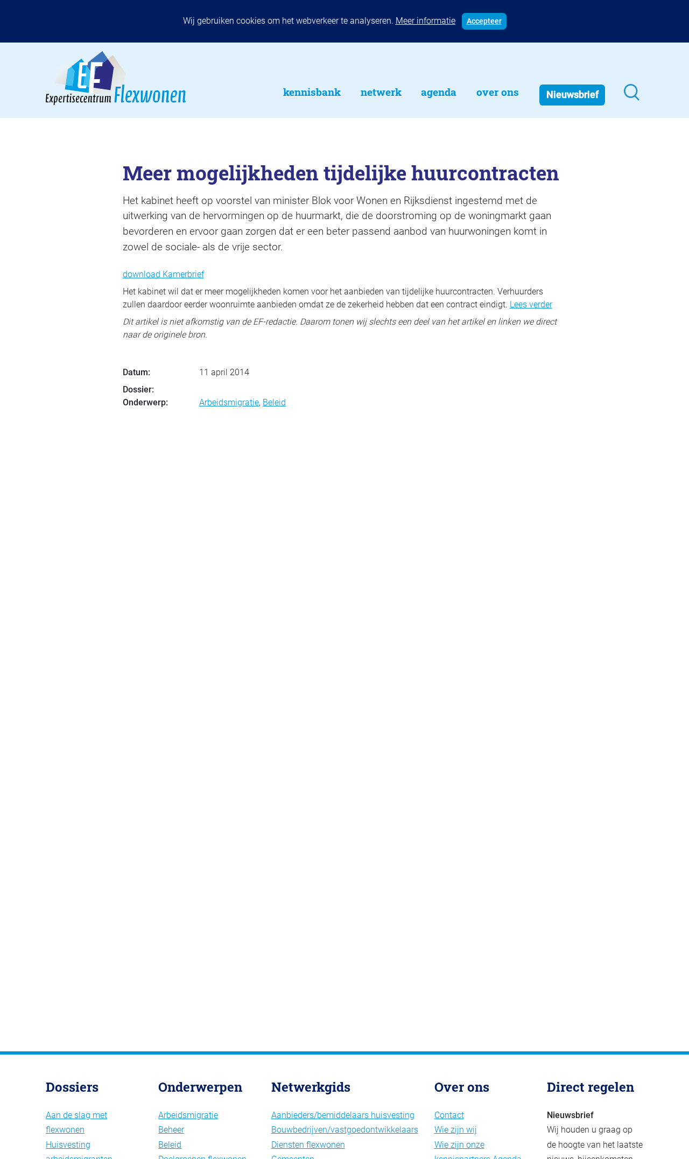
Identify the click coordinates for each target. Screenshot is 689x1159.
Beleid (274, 402)
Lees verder (531, 304)
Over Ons (497, 92)
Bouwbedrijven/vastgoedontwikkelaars (344, 1130)
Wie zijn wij (455, 1130)
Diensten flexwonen (308, 1145)
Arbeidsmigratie (229, 402)
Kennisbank (312, 92)
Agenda (438, 92)
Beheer (171, 1130)
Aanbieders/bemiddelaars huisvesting (342, 1115)
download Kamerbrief (163, 274)
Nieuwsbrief (572, 94)
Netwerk (381, 92)
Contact (449, 1115)
